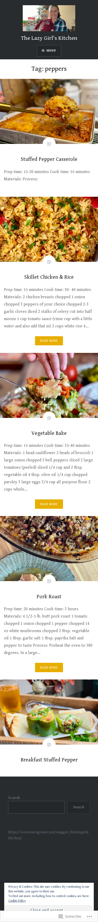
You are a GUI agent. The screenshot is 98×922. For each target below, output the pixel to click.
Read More (49, 340)
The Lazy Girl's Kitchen (49, 38)
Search (14, 798)
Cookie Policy (17, 900)
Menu (51, 50)
